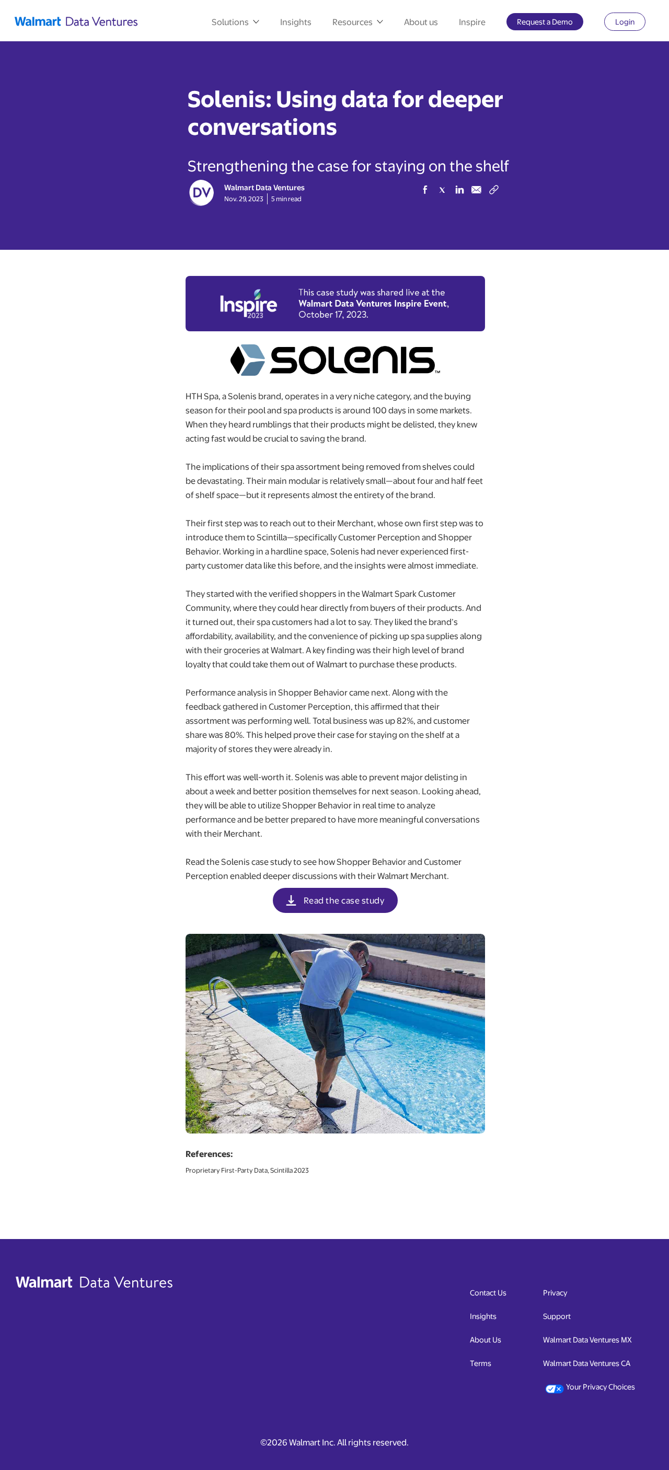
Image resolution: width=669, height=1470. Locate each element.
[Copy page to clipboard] (494, 187)
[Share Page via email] (477, 190)
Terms (480, 1363)
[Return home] (78, 21)
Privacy (555, 1292)
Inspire (472, 22)
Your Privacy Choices (600, 1386)
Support (557, 1315)
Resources (352, 22)
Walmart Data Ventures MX (587, 1339)
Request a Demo (550, 23)
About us (421, 22)
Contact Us (488, 1292)
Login (630, 23)
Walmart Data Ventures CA (586, 1362)
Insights (296, 22)
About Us (485, 1339)
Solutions (230, 22)
